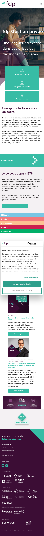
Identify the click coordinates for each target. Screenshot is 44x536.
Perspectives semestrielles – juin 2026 (21, 319)
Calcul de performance (8, 450)
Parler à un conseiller (7, 455)
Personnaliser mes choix (21, 291)
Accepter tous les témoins (22, 284)
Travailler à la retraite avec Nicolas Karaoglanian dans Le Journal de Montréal (21, 365)
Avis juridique (31, 530)
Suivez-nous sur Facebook (6, 465)
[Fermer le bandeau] (41, 243)
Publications (5, 452)
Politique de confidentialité (19, 530)
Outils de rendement (7, 447)
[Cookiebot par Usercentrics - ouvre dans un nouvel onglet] (27, 243)
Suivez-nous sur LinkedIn (3, 465)
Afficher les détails (31, 277)
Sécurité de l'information (7, 530)
